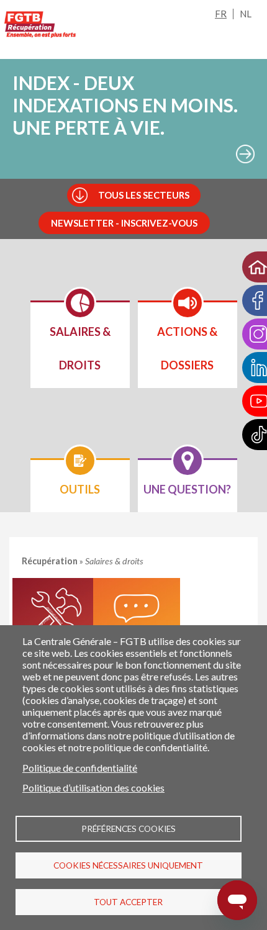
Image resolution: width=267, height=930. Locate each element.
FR (221, 13)
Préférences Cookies (128, 829)
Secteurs (136, 621)
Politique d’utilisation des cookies (93, 787)
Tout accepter (128, 902)
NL (245, 13)
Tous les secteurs (143, 195)
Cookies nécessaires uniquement (128, 865)
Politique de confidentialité (79, 768)
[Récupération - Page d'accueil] (40, 24)
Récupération (50, 561)
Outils (55, 621)
